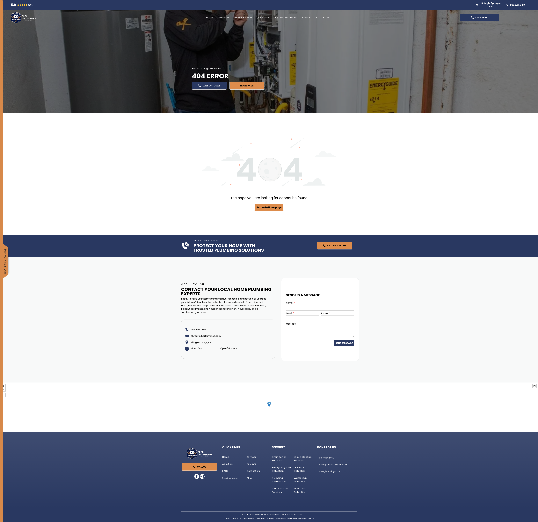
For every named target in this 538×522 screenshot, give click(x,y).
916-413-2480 (198, 329)
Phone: (325, 313)
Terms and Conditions (304, 518)
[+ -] (269, 407)
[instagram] (202, 477)
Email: (289, 313)
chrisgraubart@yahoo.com (206, 336)
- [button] (3, 389)
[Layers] (534, 386)
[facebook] (196, 477)
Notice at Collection (285, 518)
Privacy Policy (230, 518)
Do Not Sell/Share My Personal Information (256, 518)
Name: (289, 302)
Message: (291, 323)
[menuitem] (209, 17)
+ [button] (3, 386)
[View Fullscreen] (3, 395)
